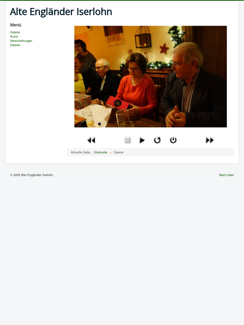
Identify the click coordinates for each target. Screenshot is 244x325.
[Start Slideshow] (142, 139)
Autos (14, 36)
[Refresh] (157, 139)
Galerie (15, 32)
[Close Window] (173, 139)
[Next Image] (209, 139)
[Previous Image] (91, 139)
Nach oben (226, 174)
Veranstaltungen (21, 41)
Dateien (15, 45)
